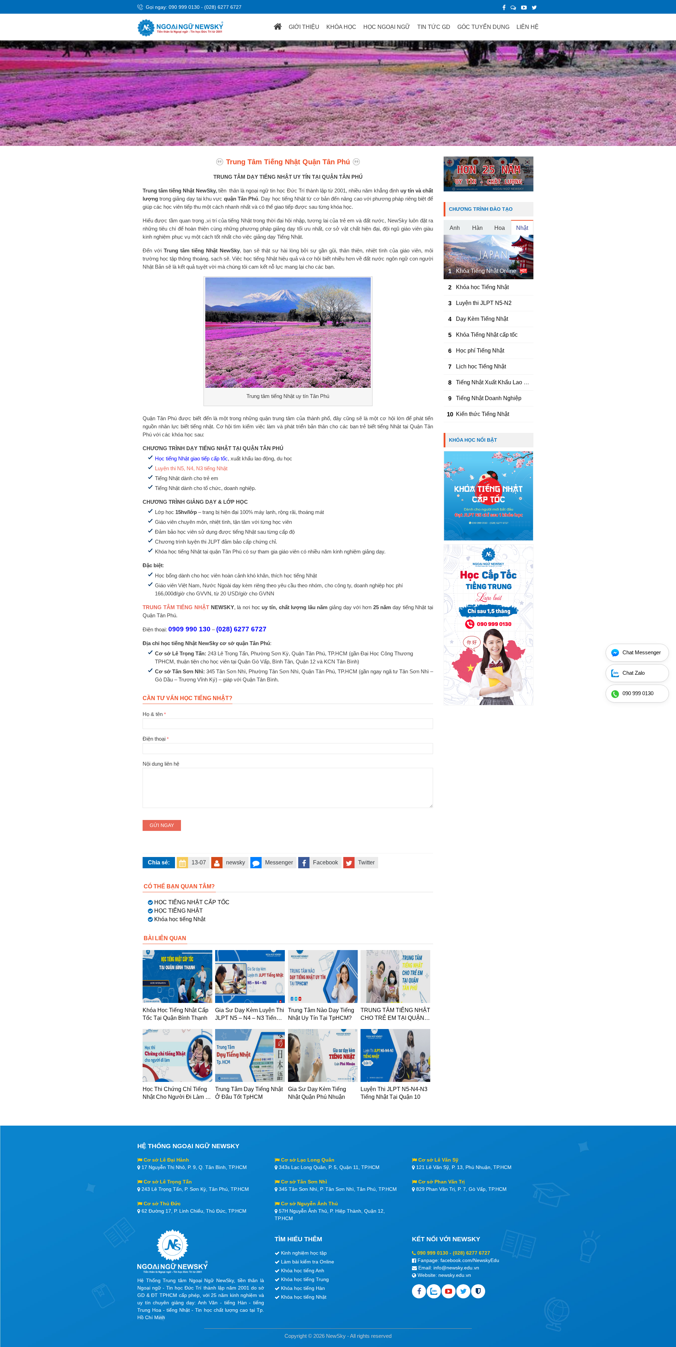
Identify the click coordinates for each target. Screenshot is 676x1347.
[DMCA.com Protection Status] (478, 1291)
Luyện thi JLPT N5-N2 (484, 303)
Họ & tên (154, 714)
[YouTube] (524, 8)
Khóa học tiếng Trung (305, 1279)
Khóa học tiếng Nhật (179, 919)
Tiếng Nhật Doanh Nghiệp (488, 398)
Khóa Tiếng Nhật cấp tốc (487, 335)
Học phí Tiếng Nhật (480, 351)
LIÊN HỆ (528, 27)
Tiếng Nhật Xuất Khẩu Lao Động (496, 382)
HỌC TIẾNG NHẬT (178, 911)
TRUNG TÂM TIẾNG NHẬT (176, 607)
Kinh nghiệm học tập (304, 1253)
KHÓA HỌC (341, 27)
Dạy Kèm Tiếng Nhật (482, 319)
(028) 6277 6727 (223, 7)
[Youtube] (449, 1291)
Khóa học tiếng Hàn (303, 1288)
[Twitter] (534, 8)
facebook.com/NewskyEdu (469, 1260)
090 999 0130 (184, 7)
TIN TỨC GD (433, 27)
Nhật (522, 228)
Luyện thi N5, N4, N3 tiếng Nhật (191, 468)
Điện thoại (156, 739)
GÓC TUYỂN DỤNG (483, 27)
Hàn (477, 228)
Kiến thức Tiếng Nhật (482, 414)
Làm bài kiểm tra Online (307, 1262)
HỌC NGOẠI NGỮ (386, 27)
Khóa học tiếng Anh (302, 1270)
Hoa (499, 228)
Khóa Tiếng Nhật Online (486, 271)
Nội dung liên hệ (161, 764)
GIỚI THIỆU (304, 27)
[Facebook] (504, 8)
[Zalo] (513, 8)
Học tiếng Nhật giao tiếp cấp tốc (191, 458)
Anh (455, 228)
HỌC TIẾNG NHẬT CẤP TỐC (192, 902)
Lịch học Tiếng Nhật (481, 366)
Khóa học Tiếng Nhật (482, 287)
